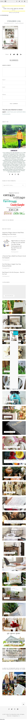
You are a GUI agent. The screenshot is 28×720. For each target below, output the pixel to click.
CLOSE (16, 333)
